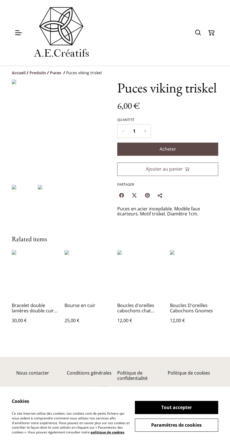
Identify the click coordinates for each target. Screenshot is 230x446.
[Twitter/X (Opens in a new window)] (134, 195)
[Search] (198, 33)
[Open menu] (18, 33)
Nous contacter (32, 373)
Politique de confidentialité (132, 375)
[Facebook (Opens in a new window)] (121, 195)
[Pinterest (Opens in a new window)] (147, 195)
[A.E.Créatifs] (60, 33)
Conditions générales (89, 373)
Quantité (125, 120)
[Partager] (160, 195)
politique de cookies (107, 432)
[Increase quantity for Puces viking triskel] (145, 131)
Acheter (168, 149)
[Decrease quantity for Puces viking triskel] (123, 131)
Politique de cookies (189, 373)
